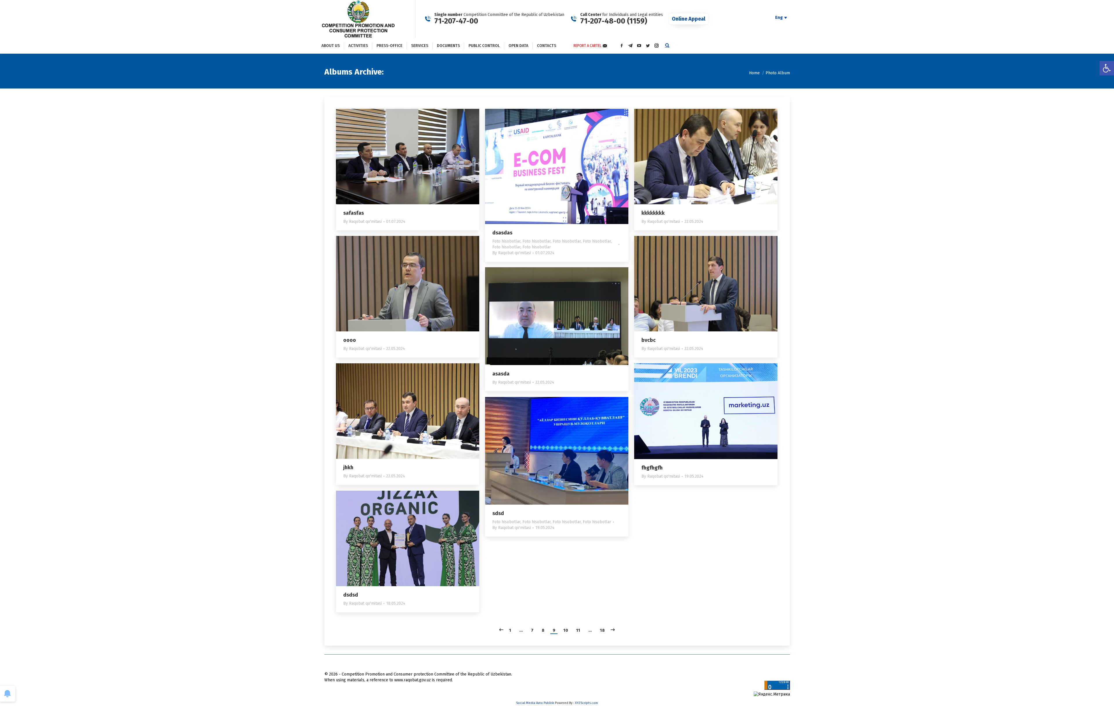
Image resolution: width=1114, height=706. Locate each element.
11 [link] (578, 630)
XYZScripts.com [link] (586, 703)
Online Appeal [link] (688, 19)
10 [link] (565, 630)
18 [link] (602, 630)
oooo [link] (349, 340)
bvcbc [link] (648, 340)
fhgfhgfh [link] (652, 468)
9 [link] (554, 630)
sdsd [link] (498, 513)
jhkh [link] (348, 467)
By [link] (362, 221)
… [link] (521, 630)
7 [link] (532, 630)
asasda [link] (500, 374)
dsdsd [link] (350, 595)
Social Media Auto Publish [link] (535, 703)
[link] (1106, 68)
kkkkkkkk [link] (653, 213)
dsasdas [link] (502, 233)
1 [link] (510, 630)
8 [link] (543, 630)
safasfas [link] (353, 213)
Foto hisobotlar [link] (506, 241)
